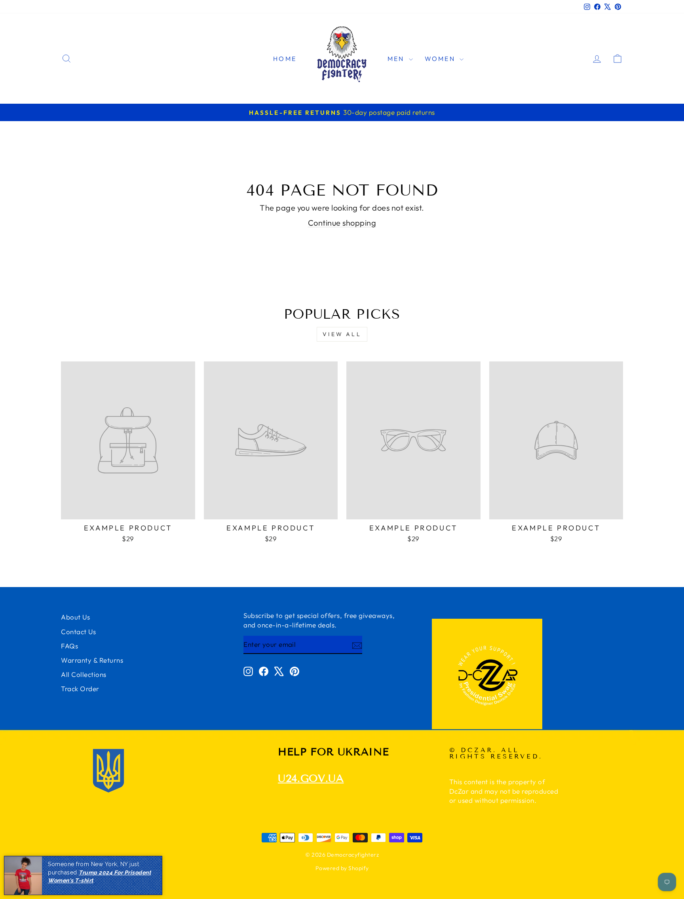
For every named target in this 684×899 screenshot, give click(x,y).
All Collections (83, 674)
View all (342, 334)
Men (397, 59)
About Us (75, 617)
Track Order (80, 688)
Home (284, 59)
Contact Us (78, 631)
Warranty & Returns (92, 660)
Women (441, 59)
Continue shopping (342, 223)
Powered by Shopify (342, 868)
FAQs (69, 646)
